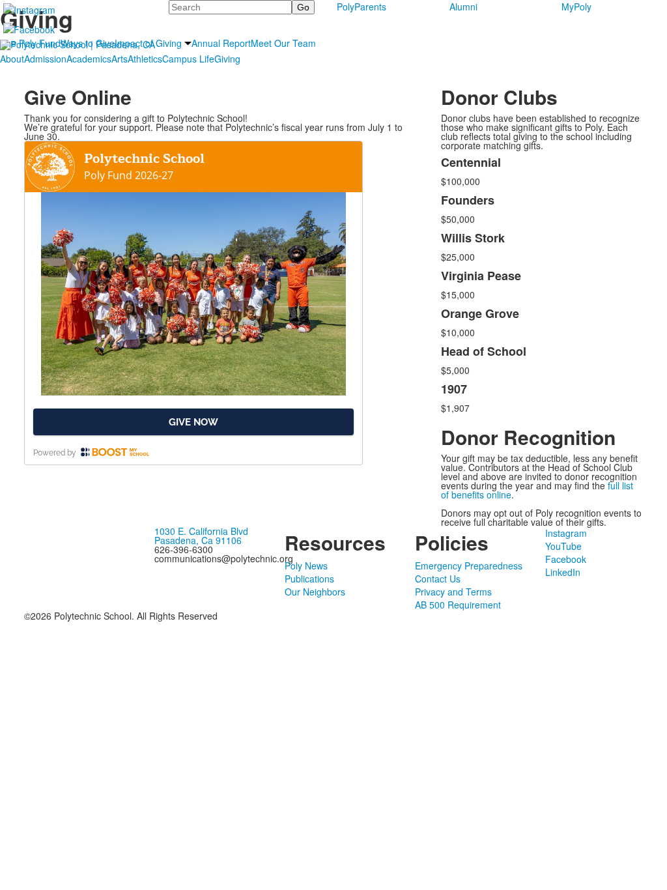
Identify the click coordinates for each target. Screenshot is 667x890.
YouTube (563, 546)
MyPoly (576, 6)
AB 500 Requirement (458, 604)
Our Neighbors (315, 591)
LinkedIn (562, 572)
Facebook (565, 559)
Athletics (145, 58)
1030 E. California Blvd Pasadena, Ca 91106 (201, 535)
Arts (119, 58)
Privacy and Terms (453, 591)
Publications (309, 578)
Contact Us (438, 578)
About (12, 58)
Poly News (306, 565)
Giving (227, 58)
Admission (45, 58)
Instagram (566, 532)
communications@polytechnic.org (223, 558)
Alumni (463, 6)
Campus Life (188, 58)
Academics (88, 58)
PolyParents (361, 6)
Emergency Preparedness (468, 565)
